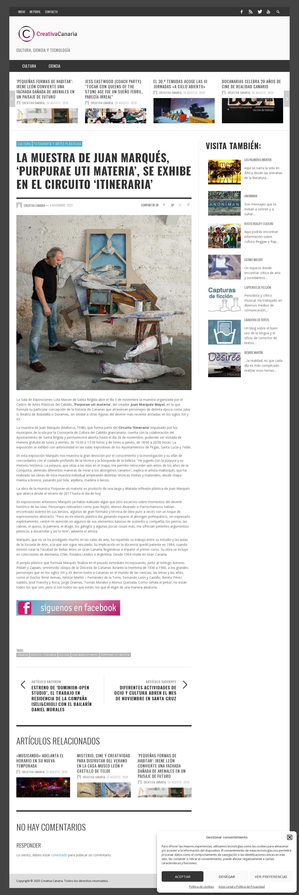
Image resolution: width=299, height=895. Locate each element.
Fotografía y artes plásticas (57, 143)
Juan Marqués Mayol (85, 655)
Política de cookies (201, 887)
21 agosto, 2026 (57, 772)
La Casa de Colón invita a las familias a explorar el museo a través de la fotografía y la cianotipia (251, 89)
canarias (22, 655)
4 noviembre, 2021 (61, 205)
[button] (289, 837)
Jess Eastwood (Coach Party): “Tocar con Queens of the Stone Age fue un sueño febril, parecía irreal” (45, 89)
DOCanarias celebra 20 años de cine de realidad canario (183, 83)
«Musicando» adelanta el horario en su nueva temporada (40, 761)
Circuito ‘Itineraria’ (44, 655)
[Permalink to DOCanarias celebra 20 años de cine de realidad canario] (184, 110)
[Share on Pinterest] (188, 204)
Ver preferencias (271, 876)
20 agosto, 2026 (57, 103)
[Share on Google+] (180, 204)
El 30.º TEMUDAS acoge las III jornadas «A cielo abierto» (112, 83)
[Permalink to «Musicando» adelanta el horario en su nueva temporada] (43, 787)
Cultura (24, 143)
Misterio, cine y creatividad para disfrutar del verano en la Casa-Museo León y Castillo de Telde (103, 763)
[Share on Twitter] (172, 204)
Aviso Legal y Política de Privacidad (241, 887)
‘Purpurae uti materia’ (115, 655)
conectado (59, 855)
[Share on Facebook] (164, 204)
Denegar (227, 876)
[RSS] (250, 11)
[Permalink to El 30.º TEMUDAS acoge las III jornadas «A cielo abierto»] (115, 110)
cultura (64, 655)
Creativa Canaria (33, 103)
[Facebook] (241, 11)
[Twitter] (259, 11)
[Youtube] (268, 11)
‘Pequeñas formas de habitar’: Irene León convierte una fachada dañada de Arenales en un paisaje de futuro (162, 766)
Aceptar (182, 876)
